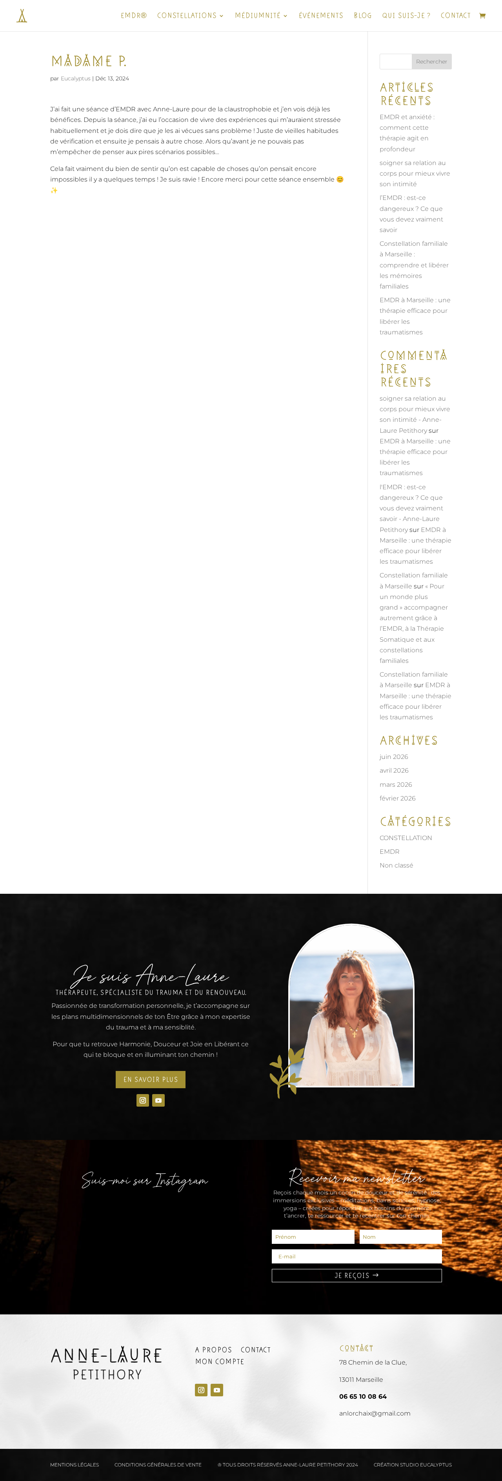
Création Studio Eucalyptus (413, 1465)
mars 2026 (396, 784)
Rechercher (431, 61)
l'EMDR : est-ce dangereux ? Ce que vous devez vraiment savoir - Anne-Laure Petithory (411, 508)
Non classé (396, 865)
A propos (213, 1350)
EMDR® (133, 16)
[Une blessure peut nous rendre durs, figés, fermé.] (145, 1213)
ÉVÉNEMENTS (320, 16)
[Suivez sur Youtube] (158, 1100)
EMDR (390, 851)
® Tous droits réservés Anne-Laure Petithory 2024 (288, 1465)
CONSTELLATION (406, 838)
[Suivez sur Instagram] (142, 1100)
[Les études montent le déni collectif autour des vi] (209, 1213)
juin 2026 (394, 756)
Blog (362, 16)
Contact (455, 16)
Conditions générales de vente (158, 1465)
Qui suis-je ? (406, 16)
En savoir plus (150, 1080)
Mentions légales (74, 1465)
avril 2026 (394, 770)
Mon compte (219, 1362)
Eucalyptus (76, 78)
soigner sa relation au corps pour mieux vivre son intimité (415, 173)
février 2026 (398, 798)
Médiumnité (257, 16)
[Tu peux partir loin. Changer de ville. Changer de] (81, 1213)
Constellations (186, 16)
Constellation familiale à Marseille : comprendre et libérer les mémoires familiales (414, 265)
